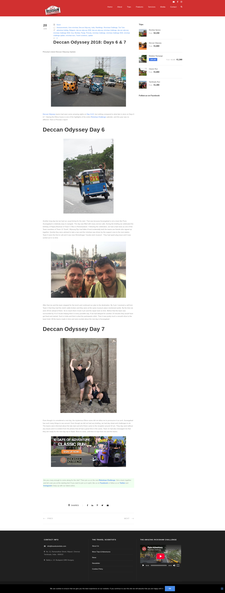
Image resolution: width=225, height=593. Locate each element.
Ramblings (99, 27)
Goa (72, 33)
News (94, 557)
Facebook (104, 483)
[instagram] (181, 2)
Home (109, 7)
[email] (174, 2)
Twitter (122, 483)
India (93, 27)
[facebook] (177, 2)
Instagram (47, 486)
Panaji (83, 33)
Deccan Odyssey (84, 27)
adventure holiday (62, 30)
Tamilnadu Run (154, 82)
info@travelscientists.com (56, 546)
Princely (89, 33)
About (119, 7)
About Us (95, 546)
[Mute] (174, 565)
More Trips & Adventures (101, 552)
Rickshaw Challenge (110, 27)
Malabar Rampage (156, 56)
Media (162, 7)
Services (151, 7)
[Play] (143, 565)
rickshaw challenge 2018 (114, 33)
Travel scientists (81, 35)
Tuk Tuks (121, 27)
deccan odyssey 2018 (83, 30)
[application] (160, 556)
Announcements (62, 27)
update (90, 35)
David (58, 25)
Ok (170, 588)
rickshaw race (70, 35)
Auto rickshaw (73, 27)
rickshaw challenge (98, 33)
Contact (173, 7)
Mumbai (77, 33)
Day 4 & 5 (90, 114)
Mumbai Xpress (155, 30)
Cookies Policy (97, 569)
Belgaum (72, 30)
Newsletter (96, 563)
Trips (129, 7)
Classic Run (153, 69)
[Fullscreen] (178, 565)
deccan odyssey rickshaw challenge (104, 30)
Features (139, 7)
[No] (222, 589)
